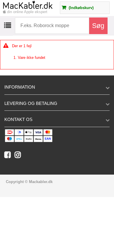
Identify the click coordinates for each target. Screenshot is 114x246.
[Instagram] (19, 156)
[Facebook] (9, 156)
